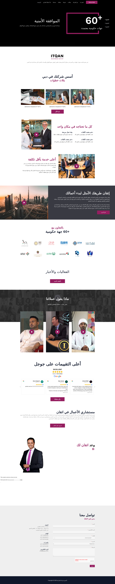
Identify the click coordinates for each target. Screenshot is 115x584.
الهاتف (93, 535)
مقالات (69, 2)
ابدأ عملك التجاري (47, 2)
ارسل (92, 565)
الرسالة (93, 547)
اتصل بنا (82, 2)
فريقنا (64, 2)
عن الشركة (75, 2)
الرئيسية (39, 2)
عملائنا (59, 2)
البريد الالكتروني (91, 529)
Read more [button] (65, 392)
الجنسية (93, 541)
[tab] (107, 19)
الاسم (93, 524)
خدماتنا (54, 2)
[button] (36, 134)
